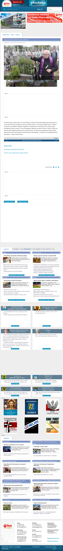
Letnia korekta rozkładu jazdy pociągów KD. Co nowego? (15, 495)
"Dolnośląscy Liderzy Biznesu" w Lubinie (43, 474)
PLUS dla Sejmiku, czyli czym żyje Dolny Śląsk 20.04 (15, 392)
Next (23, 20)
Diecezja (11, 547)
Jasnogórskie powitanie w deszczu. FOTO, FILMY (46, 311)
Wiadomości (6, 35)
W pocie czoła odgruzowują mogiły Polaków (16, 153)
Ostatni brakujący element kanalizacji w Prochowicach (15, 314)
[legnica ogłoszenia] (31, 407)
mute (53, 138)
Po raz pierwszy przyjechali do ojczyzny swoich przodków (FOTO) (15, 475)
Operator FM (5, 547)
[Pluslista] (38, 3)
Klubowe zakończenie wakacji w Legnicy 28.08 (15, 294)
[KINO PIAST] (52, 425)
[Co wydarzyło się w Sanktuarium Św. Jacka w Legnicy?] (10, 407)
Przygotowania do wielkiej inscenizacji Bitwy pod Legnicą (47, 392)
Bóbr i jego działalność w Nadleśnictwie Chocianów (16, 512)
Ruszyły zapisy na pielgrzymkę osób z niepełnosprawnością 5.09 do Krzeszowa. (43, 270)
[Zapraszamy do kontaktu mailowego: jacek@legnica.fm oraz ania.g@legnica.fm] (44, 18)
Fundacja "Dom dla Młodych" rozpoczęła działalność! (46, 264)
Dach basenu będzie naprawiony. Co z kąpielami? (46, 382)
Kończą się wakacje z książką (11, 293)
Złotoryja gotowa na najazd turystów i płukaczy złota (15, 382)
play (5, 138)
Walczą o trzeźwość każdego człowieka (43, 272)
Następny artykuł (23, 201)
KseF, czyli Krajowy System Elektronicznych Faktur (46, 336)
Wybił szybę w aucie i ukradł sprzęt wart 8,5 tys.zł (16, 264)
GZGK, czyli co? (39, 394)
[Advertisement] (31, 105)
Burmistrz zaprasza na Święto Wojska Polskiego (45, 380)
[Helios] (31, 425)
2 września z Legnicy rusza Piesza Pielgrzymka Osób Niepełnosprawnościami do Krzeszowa (46, 267)
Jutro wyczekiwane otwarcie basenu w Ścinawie (45, 455)
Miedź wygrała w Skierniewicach (41, 289)
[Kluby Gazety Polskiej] (52, 407)
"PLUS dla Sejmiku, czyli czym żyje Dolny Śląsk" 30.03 (16, 394)
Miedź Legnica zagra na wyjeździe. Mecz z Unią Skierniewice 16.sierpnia (45, 291)
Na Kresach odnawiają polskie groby (14, 149)
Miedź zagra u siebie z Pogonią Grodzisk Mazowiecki (46, 296)
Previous (3, 20)
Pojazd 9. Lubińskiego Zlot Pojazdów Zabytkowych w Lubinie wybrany (16, 454)
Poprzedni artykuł (9, 201)
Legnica (17, 35)
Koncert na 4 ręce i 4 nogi (10, 289)
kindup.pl (54, 548)
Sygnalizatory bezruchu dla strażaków (13, 271)
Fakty (12, 35)
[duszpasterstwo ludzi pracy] (10, 425)
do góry (36, 546)
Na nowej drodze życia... (40, 313)
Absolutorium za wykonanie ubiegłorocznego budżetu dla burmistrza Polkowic (46, 494)
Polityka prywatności (52, 541)
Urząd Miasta (17, 547)
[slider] (13, 21)
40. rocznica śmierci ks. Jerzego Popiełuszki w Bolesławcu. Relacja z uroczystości (44, 512)
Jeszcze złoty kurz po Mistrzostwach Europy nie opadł (15, 380)
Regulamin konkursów (53, 538)
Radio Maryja (5, 548)
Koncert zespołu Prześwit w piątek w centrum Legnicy (17, 291)
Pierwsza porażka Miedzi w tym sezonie (43, 294)
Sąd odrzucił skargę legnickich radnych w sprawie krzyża (16, 268)
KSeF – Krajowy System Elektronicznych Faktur (45, 334)
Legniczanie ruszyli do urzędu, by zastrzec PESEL (16, 266)
